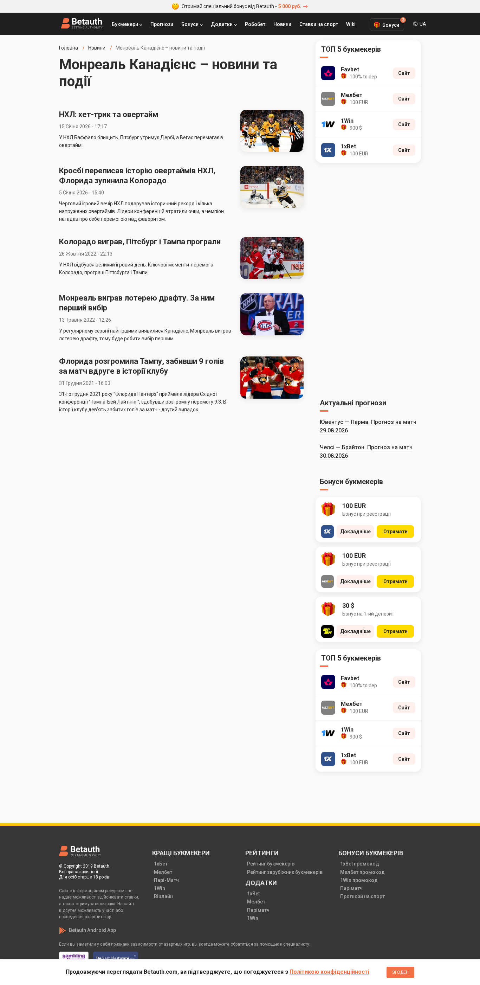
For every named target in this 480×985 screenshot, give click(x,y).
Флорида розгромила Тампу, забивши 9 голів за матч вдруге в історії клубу (141, 366)
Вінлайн (163, 896)
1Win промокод (359, 880)
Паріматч (258, 910)
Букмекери (125, 24)
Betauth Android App (92, 930)
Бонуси (190, 24)
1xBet (253, 893)
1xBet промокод (359, 864)
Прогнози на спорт (362, 896)
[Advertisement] (368, 279)
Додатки (222, 24)
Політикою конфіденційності (329, 971)
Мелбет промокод (362, 872)
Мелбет (163, 872)
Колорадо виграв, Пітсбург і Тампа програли (140, 241)
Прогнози (161, 24)
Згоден (400, 972)
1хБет (161, 864)
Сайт (404, 73)
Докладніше (355, 531)
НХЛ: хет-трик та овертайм (108, 114)
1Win (159, 888)
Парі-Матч (166, 880)
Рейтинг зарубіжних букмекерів (285, 872)
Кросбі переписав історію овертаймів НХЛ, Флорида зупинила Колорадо (137, 175)
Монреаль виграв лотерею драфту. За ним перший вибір (137, 303)
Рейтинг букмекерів (270, 864)
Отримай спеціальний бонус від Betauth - (241, 6)
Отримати (395, 531)
